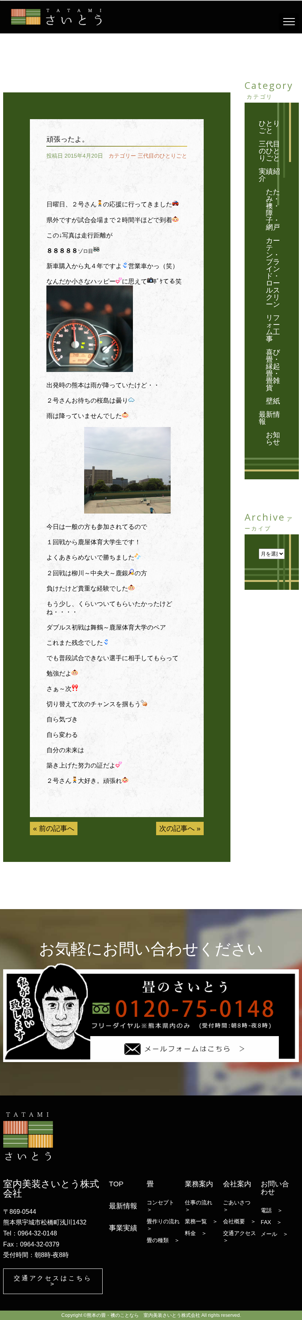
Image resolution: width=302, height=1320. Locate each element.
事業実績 (123, 1228)
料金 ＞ (196, 1233)
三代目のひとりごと (162, 156)
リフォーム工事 (273, 328)
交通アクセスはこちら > (53, 1281)
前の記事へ (56, 828)
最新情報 (269, 418)
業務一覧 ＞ (201, 1221)
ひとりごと (269, 127)
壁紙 (273, 401)
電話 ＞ (272, 1210)
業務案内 (199, 1184)
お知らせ (273, 438)
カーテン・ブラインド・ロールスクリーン (273, 272)
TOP (116, 1184)
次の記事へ (177, 828)
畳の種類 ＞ (163, 1240)
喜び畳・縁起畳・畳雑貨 (273, 370)
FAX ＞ (271, 1222)
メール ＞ (274, 1234)
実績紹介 (269, 175)
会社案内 (237, 1184)
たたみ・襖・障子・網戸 (273, 209)
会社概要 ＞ (239, 1221)
